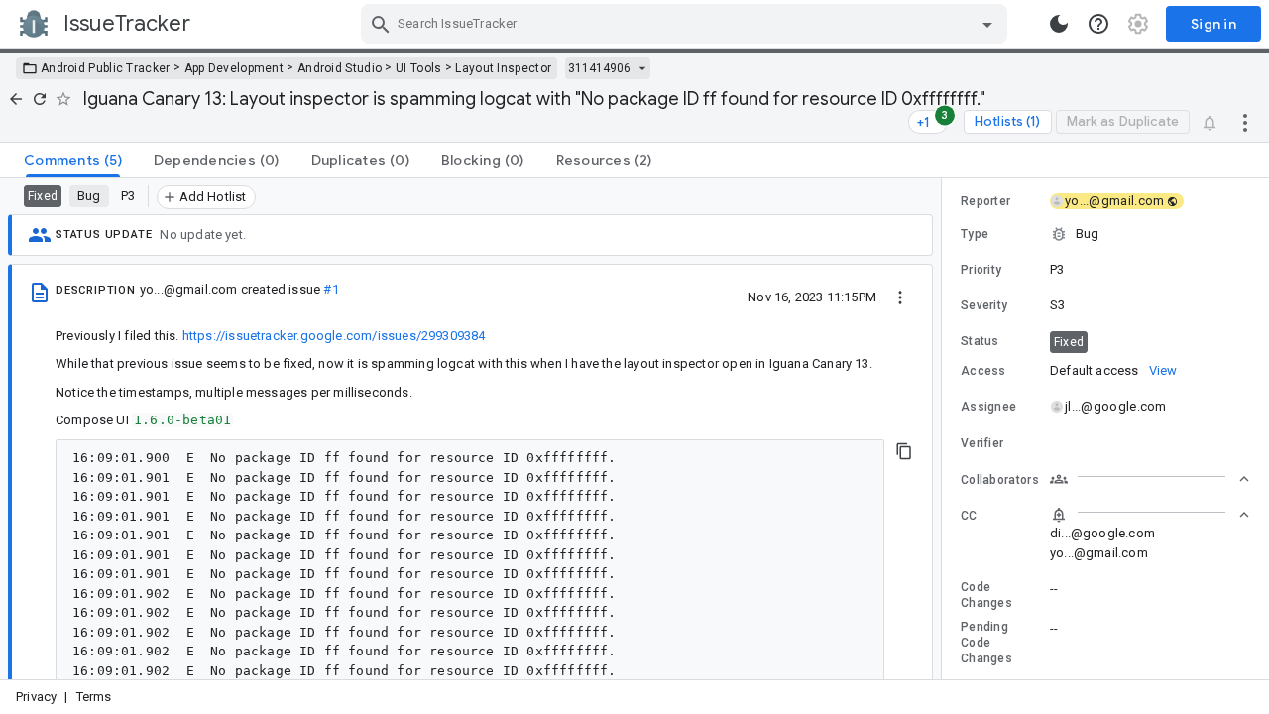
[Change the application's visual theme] (1059, 24)
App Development (234, 68)
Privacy (36, 696)
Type (974, 234)
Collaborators (1000, 480)
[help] (1098, 24)
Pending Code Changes (986, 642)
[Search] (381, 24)
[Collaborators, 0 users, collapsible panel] (1150, 479)
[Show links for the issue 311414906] (642, 68)
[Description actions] (900, 296)
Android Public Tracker (106, 68)
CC (969, 516)
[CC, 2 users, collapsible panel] (1150, 515)
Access (983, 371)
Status (980, 341)
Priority (981, 270)
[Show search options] (987, 24)
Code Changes (986, 595)
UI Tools (418, 68)
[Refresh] (40, 99)
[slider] (945, 428)
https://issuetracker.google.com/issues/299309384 (334, 335)
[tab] (73, 160)
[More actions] (1245, 122)
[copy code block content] (904, 451)
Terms (94, 696)
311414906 (599, 68)
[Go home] (16, 99)
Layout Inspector (503, 68)
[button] (1105, 234)
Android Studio (339, 68)
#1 (330, 289)
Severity (984, 305)
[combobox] (687, 24)
